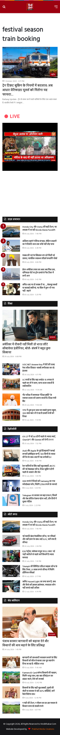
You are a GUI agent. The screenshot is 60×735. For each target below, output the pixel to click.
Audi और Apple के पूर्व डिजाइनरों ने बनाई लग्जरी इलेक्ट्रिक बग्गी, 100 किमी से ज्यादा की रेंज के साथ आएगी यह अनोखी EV (38, 454)
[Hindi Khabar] (30, 7)
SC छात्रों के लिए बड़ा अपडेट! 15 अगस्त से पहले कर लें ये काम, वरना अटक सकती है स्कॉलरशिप (38, 383)
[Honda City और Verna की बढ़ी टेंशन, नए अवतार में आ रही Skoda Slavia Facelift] (11, 231)
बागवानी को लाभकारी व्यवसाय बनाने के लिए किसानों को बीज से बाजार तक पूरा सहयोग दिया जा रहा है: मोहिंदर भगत (39, 661)
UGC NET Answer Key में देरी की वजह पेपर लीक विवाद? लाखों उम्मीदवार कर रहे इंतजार (38, 368)
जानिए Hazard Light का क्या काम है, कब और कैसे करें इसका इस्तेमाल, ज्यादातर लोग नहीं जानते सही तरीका (39, 585)
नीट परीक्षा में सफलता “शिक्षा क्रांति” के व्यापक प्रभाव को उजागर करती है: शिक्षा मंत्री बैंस (39, 398)
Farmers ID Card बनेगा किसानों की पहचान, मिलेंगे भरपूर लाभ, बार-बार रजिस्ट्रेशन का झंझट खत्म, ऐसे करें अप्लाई (39, 676)
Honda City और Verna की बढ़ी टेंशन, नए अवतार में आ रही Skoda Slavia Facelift (39, 228)
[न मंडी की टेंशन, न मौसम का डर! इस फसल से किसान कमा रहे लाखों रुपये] (11, 708)
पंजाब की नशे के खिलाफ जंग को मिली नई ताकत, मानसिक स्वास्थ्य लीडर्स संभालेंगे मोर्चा (39, 257)
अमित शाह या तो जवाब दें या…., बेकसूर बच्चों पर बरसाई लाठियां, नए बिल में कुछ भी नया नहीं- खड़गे (39, 288)
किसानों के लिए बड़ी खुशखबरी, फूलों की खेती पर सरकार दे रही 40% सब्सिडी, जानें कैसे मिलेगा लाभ (38, 691)
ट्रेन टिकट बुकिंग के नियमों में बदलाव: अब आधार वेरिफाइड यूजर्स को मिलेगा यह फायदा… (27, 90)
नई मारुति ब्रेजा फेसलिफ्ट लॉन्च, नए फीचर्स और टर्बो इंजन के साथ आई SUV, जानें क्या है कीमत (39, 539)
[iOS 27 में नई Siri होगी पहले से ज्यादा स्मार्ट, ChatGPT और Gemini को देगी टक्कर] (11, 441)
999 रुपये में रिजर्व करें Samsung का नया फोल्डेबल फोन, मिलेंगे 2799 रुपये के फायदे (39, 482)
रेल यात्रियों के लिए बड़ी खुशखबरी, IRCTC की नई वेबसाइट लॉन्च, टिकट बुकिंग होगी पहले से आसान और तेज (38, 469)
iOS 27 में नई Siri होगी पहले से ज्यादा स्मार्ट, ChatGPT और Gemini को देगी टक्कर (39, 438)
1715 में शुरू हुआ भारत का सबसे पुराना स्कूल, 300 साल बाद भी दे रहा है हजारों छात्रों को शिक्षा (39, 413)
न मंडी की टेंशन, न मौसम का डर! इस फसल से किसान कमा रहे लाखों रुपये (39, 704)
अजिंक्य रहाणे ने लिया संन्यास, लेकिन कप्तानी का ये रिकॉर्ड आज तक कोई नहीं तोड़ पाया (39, 242)
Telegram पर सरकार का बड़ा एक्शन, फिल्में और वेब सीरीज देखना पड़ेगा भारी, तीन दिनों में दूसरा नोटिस (39, 499)
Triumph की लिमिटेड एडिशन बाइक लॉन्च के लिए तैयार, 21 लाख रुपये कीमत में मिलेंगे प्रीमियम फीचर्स (39, 570)
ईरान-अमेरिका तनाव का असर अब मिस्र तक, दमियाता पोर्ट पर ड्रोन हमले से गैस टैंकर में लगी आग (38, 273)
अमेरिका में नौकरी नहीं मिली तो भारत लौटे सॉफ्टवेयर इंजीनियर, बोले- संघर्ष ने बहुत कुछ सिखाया (26, 348)
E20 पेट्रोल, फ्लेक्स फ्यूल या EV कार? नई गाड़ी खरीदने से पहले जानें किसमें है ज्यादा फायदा (38, 555)
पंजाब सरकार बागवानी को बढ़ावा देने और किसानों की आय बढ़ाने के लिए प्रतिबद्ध (25, 643)
